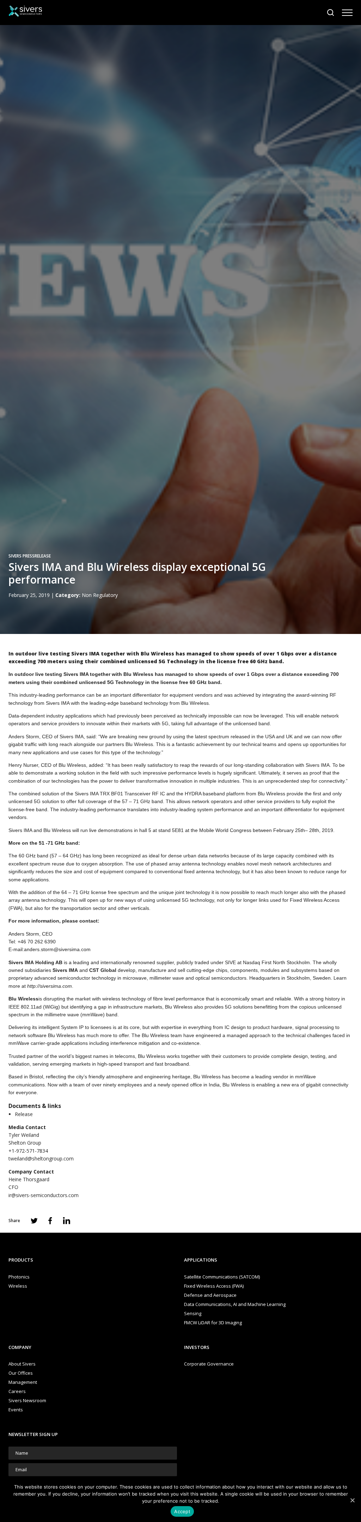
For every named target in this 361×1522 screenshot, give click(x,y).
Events (15, 1409)
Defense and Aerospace (210, 1295)
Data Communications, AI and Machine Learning (235, 1304)
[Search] (330, 12)
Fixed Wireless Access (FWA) (214, 1286)
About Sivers (22, 1364)
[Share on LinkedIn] (67, 1220)
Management (22, 1382)
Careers (17, 1391)
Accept (182, 1511)
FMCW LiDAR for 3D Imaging (213, 1322)
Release (24, 1114)
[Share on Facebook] (50, 1220)
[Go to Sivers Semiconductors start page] (25, 12)
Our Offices (20, 1373)
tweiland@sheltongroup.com (41, 1158)
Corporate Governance (209, 1364)
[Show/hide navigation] (347, 12)
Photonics (19, 1277)
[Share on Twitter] (34, 1221)
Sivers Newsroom (27, 1400)
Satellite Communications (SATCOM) (222, 1277)
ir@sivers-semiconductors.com (43, 1195)
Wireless (17, 1286)
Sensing (192, 1313)
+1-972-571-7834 (28, 1150)
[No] (352, 1500)
